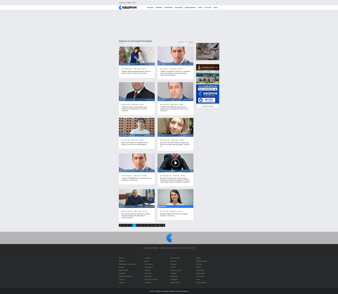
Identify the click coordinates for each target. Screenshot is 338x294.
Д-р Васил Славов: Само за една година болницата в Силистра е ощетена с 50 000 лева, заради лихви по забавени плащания (175, 180)
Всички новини (201, 282)
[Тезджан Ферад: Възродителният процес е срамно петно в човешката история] (137, 56)
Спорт (200, 8)
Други (147, 261)
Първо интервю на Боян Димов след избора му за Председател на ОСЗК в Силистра (134, 109)
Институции (149, 264)
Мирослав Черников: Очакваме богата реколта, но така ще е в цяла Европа (135, 143)
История (199, 264)
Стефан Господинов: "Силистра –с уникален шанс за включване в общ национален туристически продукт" (175, 73)
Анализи (147, 258)
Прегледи (190, 41)
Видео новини (175, 282)
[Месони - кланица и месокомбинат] (207, 60)
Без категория (175, 258)
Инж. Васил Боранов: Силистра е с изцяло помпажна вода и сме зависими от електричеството (136, 215)
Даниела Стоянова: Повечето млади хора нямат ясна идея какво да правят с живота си (174, 144)
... (151, 225)
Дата (186, 41)
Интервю (138, 68)
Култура (208, 8)
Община (147, 270)
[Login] (217, 3)
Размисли (173, 276)
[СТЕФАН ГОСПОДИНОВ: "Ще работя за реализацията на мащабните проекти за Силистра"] (175, 91)
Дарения (122, 261)
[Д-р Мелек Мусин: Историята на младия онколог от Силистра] (175, 198)
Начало (150, 8)
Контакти (191, 248)
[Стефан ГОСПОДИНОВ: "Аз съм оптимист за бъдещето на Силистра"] (137, 163)
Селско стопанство (151, 279)
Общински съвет (176, 270)
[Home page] (128, 7)
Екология (173, 261)
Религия (121, 279)
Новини (159, 8)
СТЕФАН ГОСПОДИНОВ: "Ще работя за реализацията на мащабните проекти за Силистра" (174, 109)
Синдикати (174, 279)
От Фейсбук (200, 270)
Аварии (121, 258)
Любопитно (149, 267)
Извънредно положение (127, 264)
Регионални (200, 276)
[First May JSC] (207, 73)
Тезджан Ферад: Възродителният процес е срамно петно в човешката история (136, 72)
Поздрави (122, 273)
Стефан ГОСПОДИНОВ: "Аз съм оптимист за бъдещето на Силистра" (136, 179)
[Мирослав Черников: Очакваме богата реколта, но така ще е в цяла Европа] (137, 127)
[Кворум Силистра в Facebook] (207, 94)
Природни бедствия (126, 276)
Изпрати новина (208, 106)
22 (155, 225)
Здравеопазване (201, 261)
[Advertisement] (169, 23)
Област (198, 267)
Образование (190, 8)
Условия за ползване (151, 248)
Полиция (178, 8)
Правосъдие (200, 273)
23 (159, 225)
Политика (168, 8)
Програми (148, 276)
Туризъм (122, 282)
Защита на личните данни (169, 248)
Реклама (183, 248)
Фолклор (148, 282)
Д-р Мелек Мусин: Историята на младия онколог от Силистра (173, 215)
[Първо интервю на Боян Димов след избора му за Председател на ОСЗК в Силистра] (137, 91)
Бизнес (198, 258)
